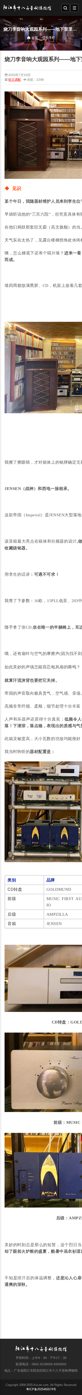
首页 (34, 38)
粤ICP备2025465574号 (41, 1389)
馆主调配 (14, 79)
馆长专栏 (48, 37)
